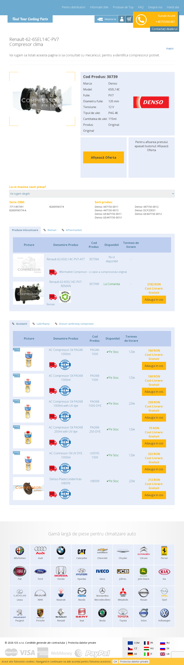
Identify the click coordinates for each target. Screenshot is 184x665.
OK (115, 661)
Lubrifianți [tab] (43, 323)
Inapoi (169, 48)
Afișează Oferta (103, 157)
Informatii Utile (99, 7)
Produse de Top (123, 7)
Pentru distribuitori (73, 7)
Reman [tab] (52, 230)
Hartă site (173, 7)
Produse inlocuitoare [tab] (25, 230)
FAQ (141, 7)
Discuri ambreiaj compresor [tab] (76, 323)
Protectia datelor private (82, 642)
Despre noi (155, 7)
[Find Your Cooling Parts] (29, 8)
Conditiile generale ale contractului (45, 642)
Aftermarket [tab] (74, 230)
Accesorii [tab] (21, 323)
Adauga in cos (154, 300)
